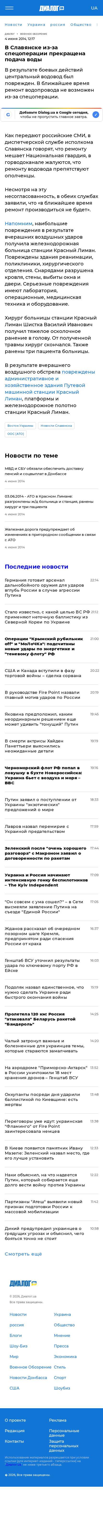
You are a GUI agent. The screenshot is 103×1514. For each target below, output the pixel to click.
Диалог (10, 34)
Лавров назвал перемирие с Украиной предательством (37, 829)
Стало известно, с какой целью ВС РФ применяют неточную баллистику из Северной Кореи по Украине (47, 617)
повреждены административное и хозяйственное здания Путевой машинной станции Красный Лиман (50, 385)
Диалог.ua (13, 1464)
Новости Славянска (56, 425)
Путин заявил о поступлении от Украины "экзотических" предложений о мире (40, 804)
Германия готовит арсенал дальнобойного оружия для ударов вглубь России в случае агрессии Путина (44, 588)
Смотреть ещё (23, 1254)
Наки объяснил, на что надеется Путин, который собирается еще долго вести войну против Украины (45, 1179)
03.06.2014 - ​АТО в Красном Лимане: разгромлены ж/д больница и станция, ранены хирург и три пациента (49, 501)
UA (94, 8)
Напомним (18, 223)
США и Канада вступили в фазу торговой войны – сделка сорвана (43, 673)
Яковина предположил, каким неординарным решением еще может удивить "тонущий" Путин (41, 719)
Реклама (57, 1420)
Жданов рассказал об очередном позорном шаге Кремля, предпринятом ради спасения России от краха (42, 936)
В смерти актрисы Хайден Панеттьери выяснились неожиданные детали (34, 746)
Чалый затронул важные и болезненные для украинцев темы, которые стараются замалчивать (45, 1045)
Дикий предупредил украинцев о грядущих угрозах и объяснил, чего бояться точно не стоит (44, 1233)
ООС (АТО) (15, 434)
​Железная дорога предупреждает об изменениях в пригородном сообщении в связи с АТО (50, 534)
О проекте (15, 1420)
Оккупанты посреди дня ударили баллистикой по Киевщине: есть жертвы (42, 1099)
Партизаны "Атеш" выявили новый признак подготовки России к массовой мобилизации (43, 1206)
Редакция (15, 1431)
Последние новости (36, 566)
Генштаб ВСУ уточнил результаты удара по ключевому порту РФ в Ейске (42, 965)
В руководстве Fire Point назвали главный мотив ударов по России (42, 695)
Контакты (14, 1441)
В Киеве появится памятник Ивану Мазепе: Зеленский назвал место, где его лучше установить (47, 1153)
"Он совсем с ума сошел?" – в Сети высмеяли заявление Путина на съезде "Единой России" (44, 906)
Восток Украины (20, 425)
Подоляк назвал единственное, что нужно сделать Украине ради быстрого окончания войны (44, 992)
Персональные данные (64, 1433)
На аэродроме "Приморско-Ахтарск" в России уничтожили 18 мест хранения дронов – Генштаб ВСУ (46, 1072)
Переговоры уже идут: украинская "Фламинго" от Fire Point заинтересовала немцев (44, 1126)
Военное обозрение (33, 34)
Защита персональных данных (64, 1446)
